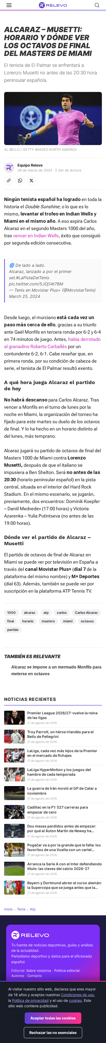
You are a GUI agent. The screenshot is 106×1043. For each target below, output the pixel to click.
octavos (87, 621)
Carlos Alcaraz (86, 612)
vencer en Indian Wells (36, 235)
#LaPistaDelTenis (32, 277)
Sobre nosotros (38, 970)
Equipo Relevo (30, 165)
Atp (33, 909)
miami (68, 621)
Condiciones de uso (77, 994)
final (10, 621)
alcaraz (29, 612)
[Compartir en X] (31, 180)
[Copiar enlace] (8, 180)
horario (27, 621)
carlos (62, 612)
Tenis (21, 909)
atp (46, 612)
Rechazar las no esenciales (53, 1032)
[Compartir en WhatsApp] (20, 180)
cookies (75, 1000)
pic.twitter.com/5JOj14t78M (36, 283)
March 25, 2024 (24, 296)
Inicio (8, 909)
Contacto (34, 976)
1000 (11, 612)
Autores (17, 976)
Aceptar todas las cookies (53, 1018)
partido (13, 630)
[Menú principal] (9, 5)
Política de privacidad (30, 1000)
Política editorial (67, 970)
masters (48, 621)
